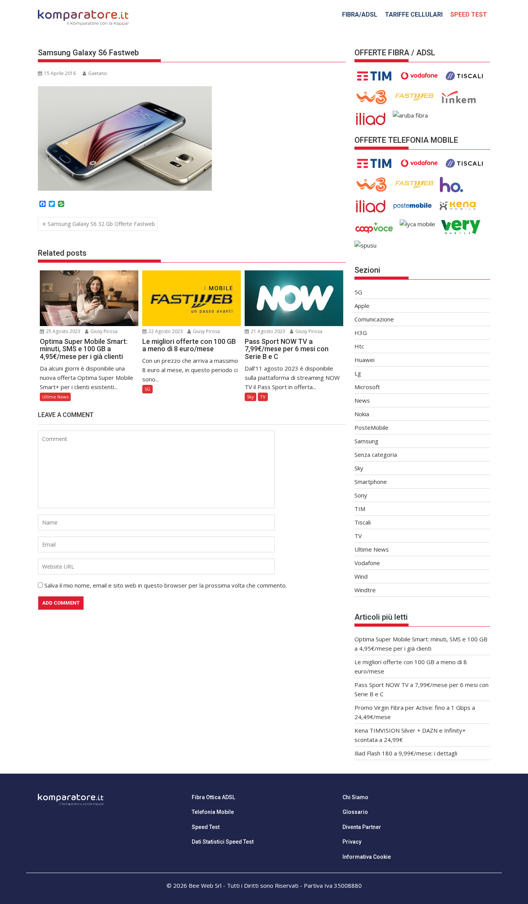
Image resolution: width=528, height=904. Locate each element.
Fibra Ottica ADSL (213, 797)
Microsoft (367, 387)
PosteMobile (371, 427)
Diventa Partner (361, 827)
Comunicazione (374, 319)
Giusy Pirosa (103, 331)
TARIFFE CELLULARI (414, 14)
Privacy (351, 842)
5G (147, 389)
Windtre (365, 590)
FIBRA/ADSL (359, 14)
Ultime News (55, 397)
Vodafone (367, 563)
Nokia (361, 414)
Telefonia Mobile (213, 812)
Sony (360, 495)
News (362, 400)
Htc (359, 346)
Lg (357, 373)
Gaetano (97, 73)
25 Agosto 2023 (62, 331)
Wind (361, 576)
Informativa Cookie (366, 857)
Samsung (366, 441)
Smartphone (370, 481)
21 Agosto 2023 (267, 331)
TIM (359, 509)
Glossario (355, 812)
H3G (360, 333)
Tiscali (362, 522)
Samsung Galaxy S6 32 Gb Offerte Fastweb (101, 223)
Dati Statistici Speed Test (223, 842)
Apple (362, 305)
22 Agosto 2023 (165, 331)
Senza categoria (375, 454)
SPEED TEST (468, 14)
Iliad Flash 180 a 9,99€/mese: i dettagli (405, 753)
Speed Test (206, 827)
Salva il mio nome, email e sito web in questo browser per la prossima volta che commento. (165, 585)
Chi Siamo (355, 797)
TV (263, 397)
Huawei (364, 360)
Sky (250, 397)
